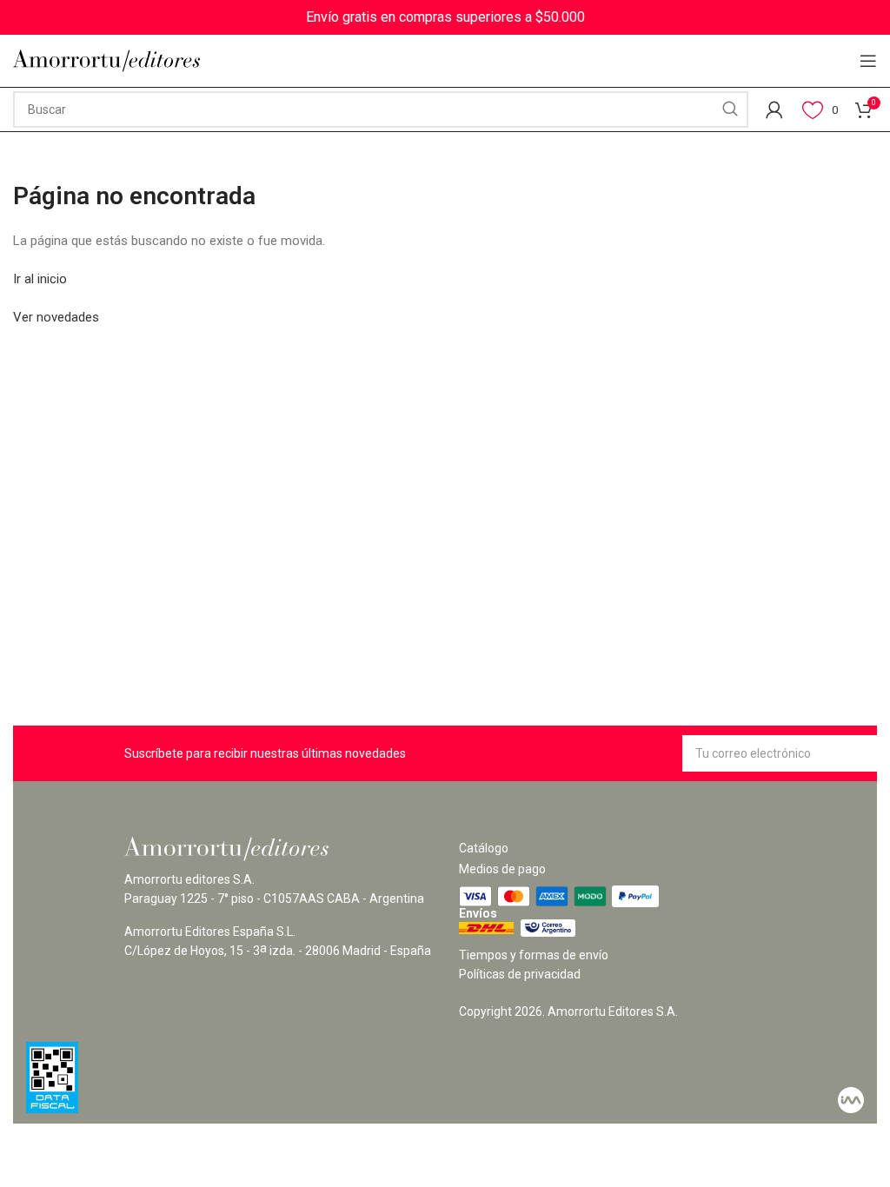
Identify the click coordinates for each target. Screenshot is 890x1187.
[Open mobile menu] (868, 60)
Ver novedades (56, 317)
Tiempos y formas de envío (533, 955)
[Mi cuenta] (774, 109)
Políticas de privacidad (520, 974)
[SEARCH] (730, 109)
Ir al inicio (40, 279)
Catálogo (483, 848)
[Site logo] (106, 60)
